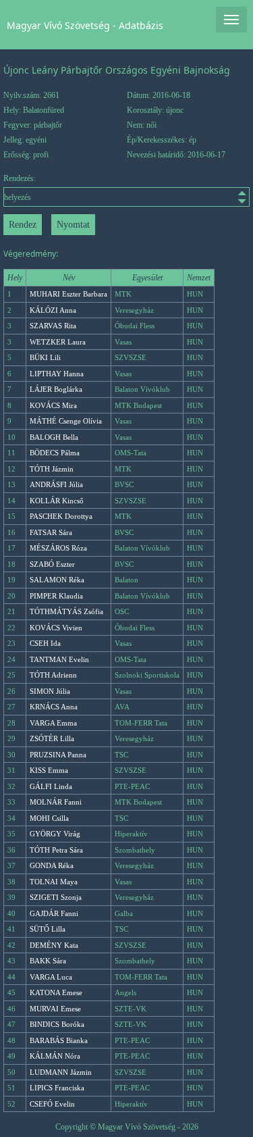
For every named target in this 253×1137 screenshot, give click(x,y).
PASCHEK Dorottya (61, 516)
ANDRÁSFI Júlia (56, 484)
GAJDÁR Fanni (54, 913)
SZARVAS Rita (53, 326)
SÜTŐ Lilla (47, 929)
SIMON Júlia (50, 691)
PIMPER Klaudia (56, 596)
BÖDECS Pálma (55, 453)
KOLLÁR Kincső (57, 501)
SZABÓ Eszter (52, 564)
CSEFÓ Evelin (52, 1104)
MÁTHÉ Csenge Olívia (66, 421)
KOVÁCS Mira (53, 405)
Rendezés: (19, 178)
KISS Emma (49, 770)
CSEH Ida (45, 643)
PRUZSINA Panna (58, 755)
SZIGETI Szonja (56, 897)
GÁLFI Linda (51, 786)
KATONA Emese (56, 992)
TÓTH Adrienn (53, 675)
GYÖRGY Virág (55, 834)
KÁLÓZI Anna (53, 310)
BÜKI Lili (45, 357)
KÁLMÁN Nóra (55, 1056)
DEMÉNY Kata (54, 945)
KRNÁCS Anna (54, 707)
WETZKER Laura (58, 342)
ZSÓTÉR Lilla (52, 738)
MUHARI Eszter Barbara (68, 294)
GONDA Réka (52, 865)
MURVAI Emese (55, 1009)
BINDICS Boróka (57, 1024)
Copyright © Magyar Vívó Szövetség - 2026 (126, 1127)
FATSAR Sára (51, 532)
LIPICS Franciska (57, 1088)
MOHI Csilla (49, 818)
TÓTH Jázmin (52, 469)
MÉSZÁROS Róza (58, 548)
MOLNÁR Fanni (56, 802)
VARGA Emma (53, 723)
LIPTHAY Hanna (57, 374)
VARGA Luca (51, 977)
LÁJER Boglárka (56, 389)
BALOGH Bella (54, 437)
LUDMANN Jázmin (61, 1072)
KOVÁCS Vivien (56, 628)
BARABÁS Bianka (59, 1040)
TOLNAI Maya (54, 882)
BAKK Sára (48, 961)
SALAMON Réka (57, 580)
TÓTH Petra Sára (56, 850)
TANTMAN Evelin (59, 659)
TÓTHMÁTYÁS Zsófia (66, 611)
